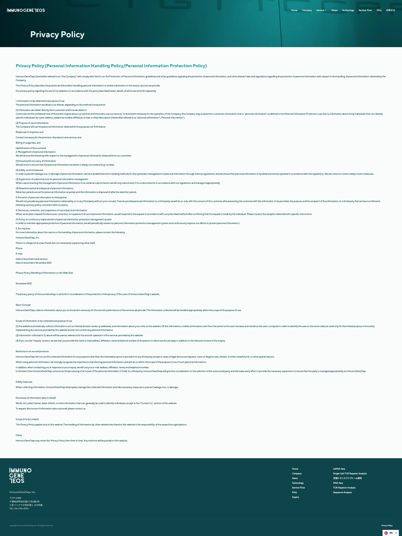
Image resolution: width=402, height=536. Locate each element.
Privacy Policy (387, 525)
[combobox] (391, 533)
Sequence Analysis (342, 492)
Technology (348, 10)
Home (294, 10)
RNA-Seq (338, 483)
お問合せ (390, 10)
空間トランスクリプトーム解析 (347, 478)
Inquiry (295, 497)
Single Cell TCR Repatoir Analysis (350, 473)
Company (307, 10)
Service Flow (365, 10)
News (334, 10)
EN (391, 533)
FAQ (379, 10)
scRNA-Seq (339, 469)
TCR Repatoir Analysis (344, 487)
